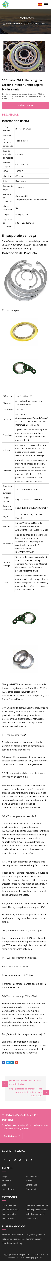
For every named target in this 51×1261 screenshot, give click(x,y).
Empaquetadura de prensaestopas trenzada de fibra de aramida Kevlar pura (25, 1092)
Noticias (29, 1180)
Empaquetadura (9, 1205)
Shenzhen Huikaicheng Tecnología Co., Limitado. (13, 1243)
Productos (17, 23)
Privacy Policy (32, 1189)
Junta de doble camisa (35, 1214)
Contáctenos (10, 1136)
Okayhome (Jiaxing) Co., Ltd (36, 1235)
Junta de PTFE (8, 1218)
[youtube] (20, 1160)
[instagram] (26, 1160)
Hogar (8, 23)
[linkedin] (9, 1160)
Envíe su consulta (25, 105)
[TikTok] (31, 1160)
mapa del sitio (8, 1189)
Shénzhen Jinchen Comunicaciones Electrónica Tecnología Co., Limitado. (36, 1239)
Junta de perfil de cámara (37, 1209)
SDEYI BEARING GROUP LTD (12, 1235)
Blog (4, 1184)
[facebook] (4, 1160)
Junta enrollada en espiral (37, 1205)
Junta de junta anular (11, 1209)
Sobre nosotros (32, 1176)
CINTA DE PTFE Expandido (33, 1219)
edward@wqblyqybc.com (32, 1257)
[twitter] (15, 1160)
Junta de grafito (31, 23)
